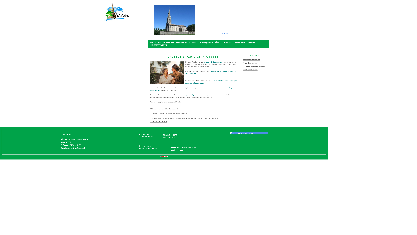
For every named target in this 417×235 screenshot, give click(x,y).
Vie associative (239, 42)
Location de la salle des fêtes (254, 66)
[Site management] (164, 156)
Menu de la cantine (250, 63)
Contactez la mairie (250, 70)
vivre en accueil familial (172, 102)
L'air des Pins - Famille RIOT (158, 122)
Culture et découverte (158, 45)
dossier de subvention (251, 60)
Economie (227, 42)
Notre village (168, 42)
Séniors (218, 42)
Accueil (158, 42)
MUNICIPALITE (181, 42)
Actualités (193, 42)
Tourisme (251, 42)
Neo (151, 42)
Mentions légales (242, 133)
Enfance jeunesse (206, 42)
